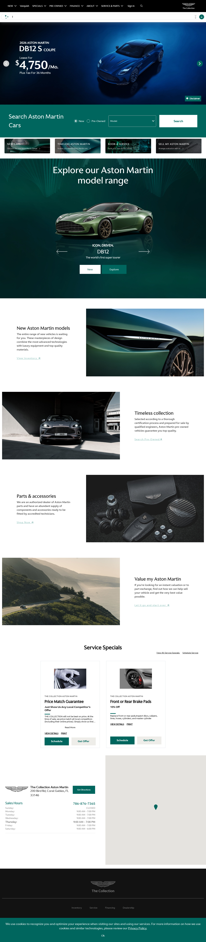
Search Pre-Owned (147, 439)
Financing (110, 907)
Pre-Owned (98, 121)
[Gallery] (103, 63)
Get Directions (84, 789)
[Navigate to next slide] (203, 63)
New (81, 121)
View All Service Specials (168, 653)
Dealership (128, 907)
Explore (114, 269)
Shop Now (24, 522)
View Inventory (27, 358)
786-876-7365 (84, 803)
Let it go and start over (151, 605)
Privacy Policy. (137, 928)
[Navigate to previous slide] (2, 63)
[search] (141, 6)
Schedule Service (190, 653)
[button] (156, 807)
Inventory (77, 907)
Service (93, 907)
